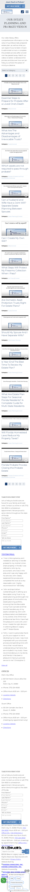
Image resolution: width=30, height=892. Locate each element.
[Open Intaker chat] (11, 891)
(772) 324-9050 (19, 838)
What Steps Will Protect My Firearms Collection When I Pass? (14, 270)
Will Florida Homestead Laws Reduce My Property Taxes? (14, 435)
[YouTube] (11, 848)
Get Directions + (17, 833)
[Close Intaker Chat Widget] (28, 871)
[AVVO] (14, 848)
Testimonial (8, 554)
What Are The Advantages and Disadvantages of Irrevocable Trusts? (12, 135)
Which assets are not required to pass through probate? (15, 168)
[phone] (22, 11)
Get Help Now (13, 6)
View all (4, 665)
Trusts (9, 144)
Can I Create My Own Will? (13, 239)
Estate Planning (12, 216)
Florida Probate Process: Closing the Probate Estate (14, 468)
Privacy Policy (15, 859)
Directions (7, 699)
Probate (10, 176)
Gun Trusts (11, 278)
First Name (6, 518)
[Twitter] (5, 848)
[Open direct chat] (25, 871)
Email (4, 533)
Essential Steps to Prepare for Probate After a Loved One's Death (15, 101)
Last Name (6, 523)
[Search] (25, 851)
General (14, 108)
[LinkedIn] (8, 848)
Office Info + (6, 833)
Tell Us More (6, 538)
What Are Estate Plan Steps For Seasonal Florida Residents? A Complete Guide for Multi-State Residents (13, 400)
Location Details (9, 695)
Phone (5, 528)
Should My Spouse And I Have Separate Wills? (15, 334)
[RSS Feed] (20, 848)
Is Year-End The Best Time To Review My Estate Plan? (13, 365)
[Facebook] (3, 848)
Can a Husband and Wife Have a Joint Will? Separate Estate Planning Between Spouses (14, 206)
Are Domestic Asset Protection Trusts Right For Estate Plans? (14, 303)
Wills (9, 108)
